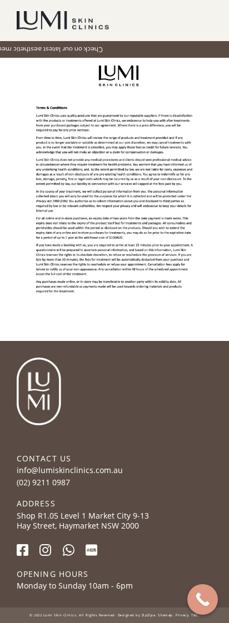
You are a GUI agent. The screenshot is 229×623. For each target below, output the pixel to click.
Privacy (182, 615)
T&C (194, 615)
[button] (204, 21)
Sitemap (165, 615)
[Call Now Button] (202, 599)
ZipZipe (149, 615)
